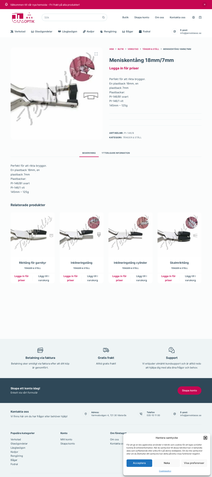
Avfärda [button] (204, 4)
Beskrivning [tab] (89, 153)
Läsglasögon (69, 31)
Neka (167, 463)
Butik (125, 17)
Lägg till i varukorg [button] (43, 278)
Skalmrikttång (179, 262)
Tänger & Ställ (132, 137)
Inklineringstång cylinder (130, 262)
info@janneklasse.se (190, 33)
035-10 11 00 (153, 415)
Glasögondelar (43, 31)
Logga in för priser (124, 68)
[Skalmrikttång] (180, 234)
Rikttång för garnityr (32, 262)
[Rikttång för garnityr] (33, 234)
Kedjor (90, 31)
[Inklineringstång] (82, 234)
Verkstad (20, 31)
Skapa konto (141, 17)
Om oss (159, 17)
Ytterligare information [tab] (116, 153)
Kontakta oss (177, 17)
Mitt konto (66, 439)
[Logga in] (193, 17)
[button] (205, 437)
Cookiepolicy (165, 471)
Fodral (146, 31)
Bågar (129, 31)
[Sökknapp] (103, 17)
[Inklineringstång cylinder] (130, 234)
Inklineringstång (81, 262)
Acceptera (139, 463)
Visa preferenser (194, 463)
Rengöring (110, 31)
